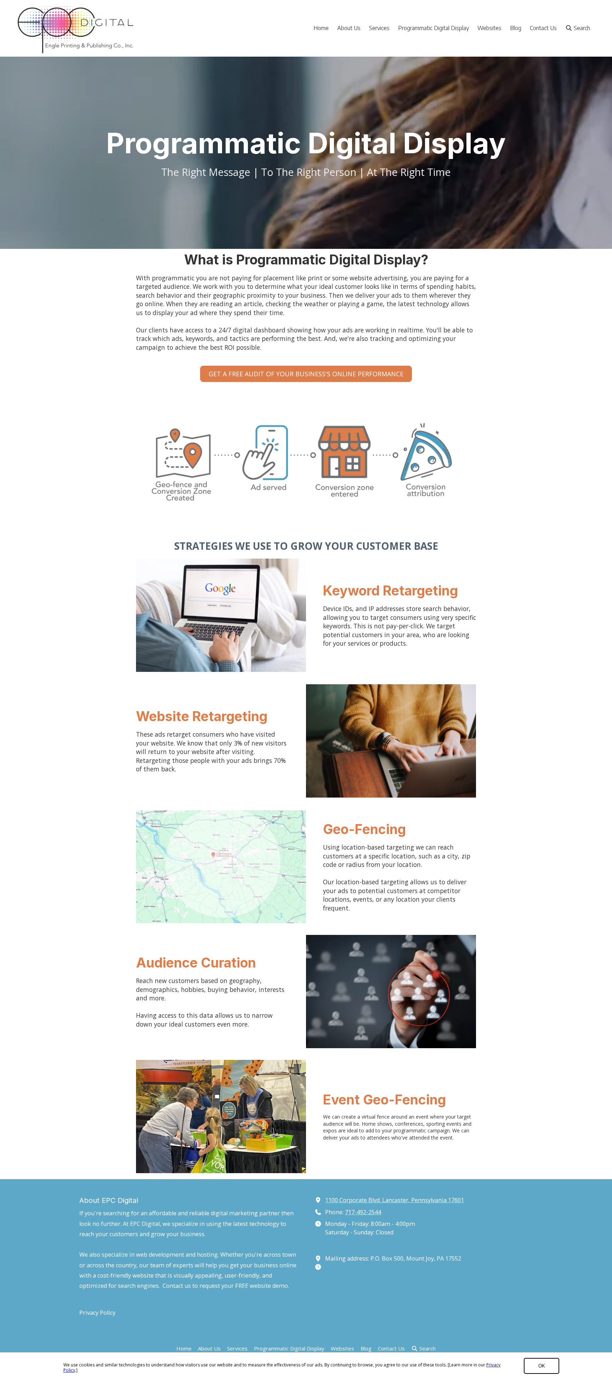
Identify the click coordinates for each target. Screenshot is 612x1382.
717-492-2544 (363, 1212)
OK (541, 1366)
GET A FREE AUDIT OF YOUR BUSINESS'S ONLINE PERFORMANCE (306, 374)
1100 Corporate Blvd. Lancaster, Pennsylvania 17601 (394, 1200)
